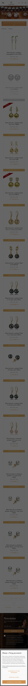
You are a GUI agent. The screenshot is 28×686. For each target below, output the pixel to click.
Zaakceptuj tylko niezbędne (14, 671)
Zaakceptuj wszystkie (14, 682)
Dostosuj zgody (14, 677)
